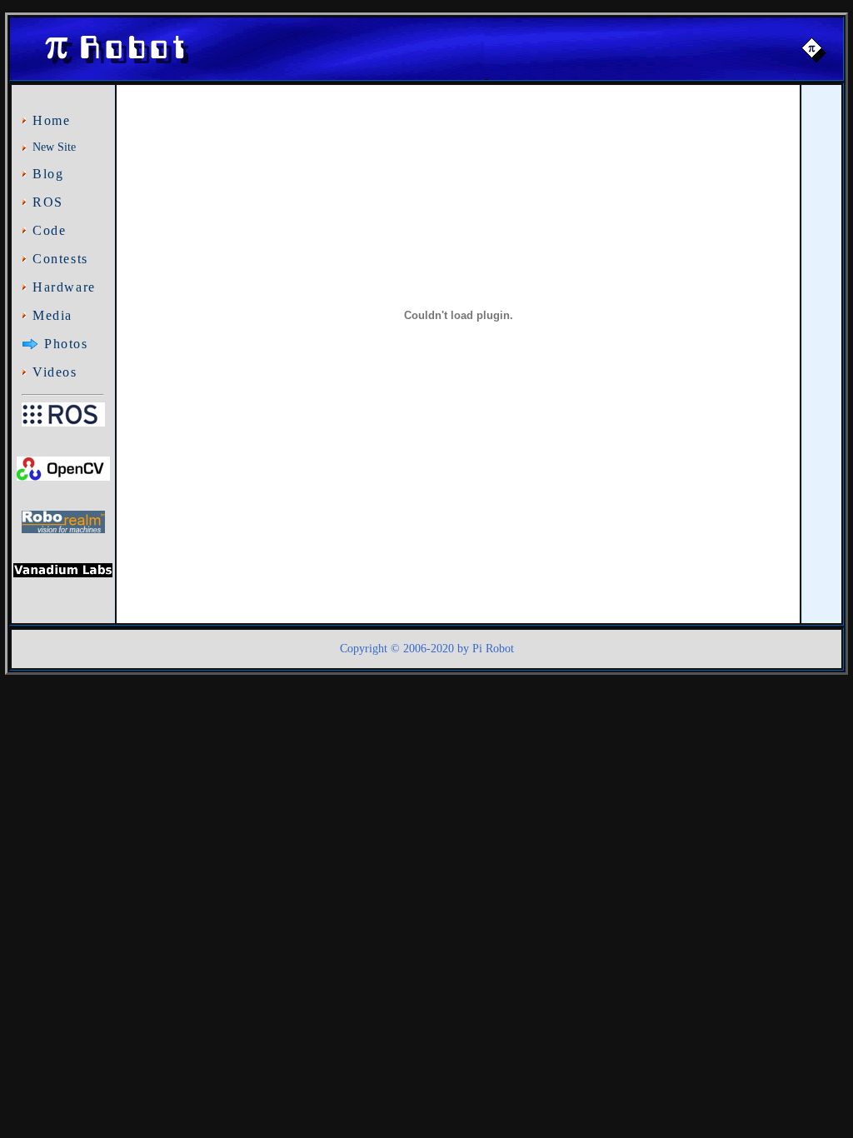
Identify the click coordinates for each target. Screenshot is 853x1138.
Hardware (64, 287)
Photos (66, 344)
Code (49, 230)
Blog (47, 174)
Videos (54, 372)
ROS (47, 202)
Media (52, 315)
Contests (60, 259)
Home (51, 120)
